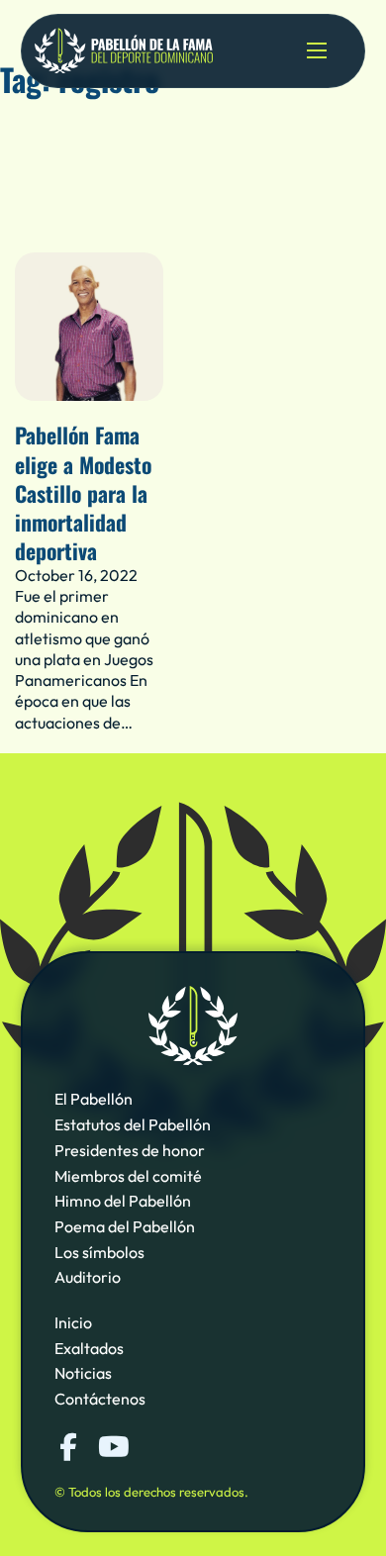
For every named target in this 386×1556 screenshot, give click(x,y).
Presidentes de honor (129, 1150)
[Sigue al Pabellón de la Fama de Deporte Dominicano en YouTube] (112, 1447)
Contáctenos (99, 1399)
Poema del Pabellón (124, 1226)
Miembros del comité (128, 1176)
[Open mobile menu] (317, 50)
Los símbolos (99, 1252)
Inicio (73, 1322)
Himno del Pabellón (122, 1201)
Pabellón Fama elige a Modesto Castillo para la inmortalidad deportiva (83, 492)
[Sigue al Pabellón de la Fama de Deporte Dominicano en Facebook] (68, 1447)
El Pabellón (93, 1099)
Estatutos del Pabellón (132, 1124)
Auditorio (87, 1277)
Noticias (83, 1373)
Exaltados (89, 1348)
